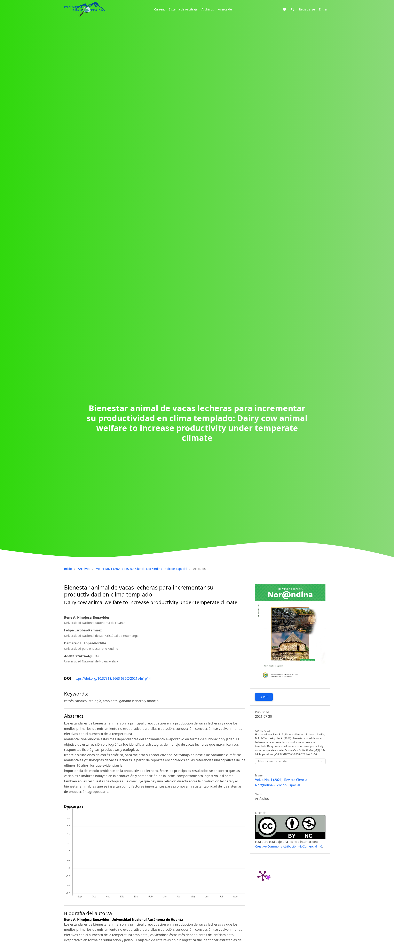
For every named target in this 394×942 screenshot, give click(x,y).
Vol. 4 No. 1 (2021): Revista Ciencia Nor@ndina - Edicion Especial (141, 569)
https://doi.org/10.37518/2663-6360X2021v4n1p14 (112, 678)
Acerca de (225, 9)
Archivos (208, 9)
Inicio (68, 569)
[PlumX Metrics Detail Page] (262, 875)
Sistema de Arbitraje (183, 9)
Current (159, 9)
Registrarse (307, 9)
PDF (265, 697)
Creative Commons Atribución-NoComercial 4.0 (288, 846)
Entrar (323, 9)
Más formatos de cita (272, 761)
